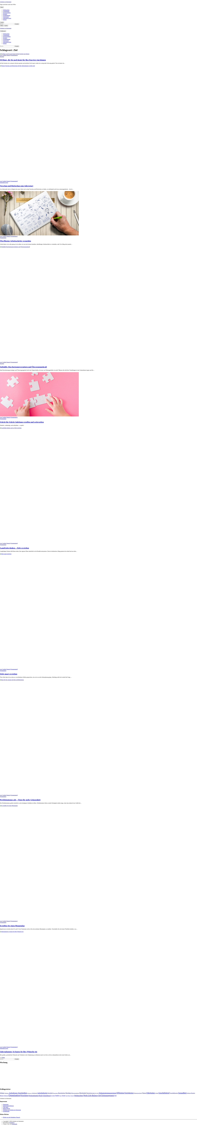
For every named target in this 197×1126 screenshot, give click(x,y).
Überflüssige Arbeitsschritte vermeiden (15, 241)
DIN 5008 (97, 1093)
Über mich (5, 1107)
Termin (63, 1095)
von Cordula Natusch (5, 55)
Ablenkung (7, 1093)
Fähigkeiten (150, 1093)
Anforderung (13, 1093)
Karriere (5, 14)
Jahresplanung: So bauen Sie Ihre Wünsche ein (18, 1052)
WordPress (11, 1122)
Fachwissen (6, 17)
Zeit (99, 1095)
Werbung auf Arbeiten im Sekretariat (12, 1110)
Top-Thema (68, 1095)
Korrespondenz (7, 12)
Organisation (6, 11)
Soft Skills (53, 1095)
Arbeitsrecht (29, 1093)
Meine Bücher (6, 1108)
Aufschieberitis (42, 1093)
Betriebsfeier (61, 1093)
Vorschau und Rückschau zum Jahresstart (16, 186)
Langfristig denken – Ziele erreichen (14, 548)
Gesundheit (182, 1093)
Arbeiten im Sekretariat (5, 2)
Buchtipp (68, 1093)
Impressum (5, 1104)
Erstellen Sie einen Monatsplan (12, 926)
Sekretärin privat (7, 18)
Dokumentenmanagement (107, 1093)
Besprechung (55, 1093)
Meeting (2, 1095)
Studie (57, 1095)
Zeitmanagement (107, 1095)
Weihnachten (6, 10)
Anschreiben (22, 1093)
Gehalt (156, 1093)
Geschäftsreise (174, 1093)
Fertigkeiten (129, 1093)
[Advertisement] (46, 1076)
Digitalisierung (90, 1093)
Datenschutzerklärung (8, 1105)
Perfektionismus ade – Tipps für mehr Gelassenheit (20, 800)
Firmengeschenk (138, 1093)
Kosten (193, 1093)
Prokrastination (34, 1095)
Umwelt (72, 1095)
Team (60, 1095)
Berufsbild (50, 1093)
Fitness (144, 1093)
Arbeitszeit (34, 1093)
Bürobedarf (82, 1093)
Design (5, 19)
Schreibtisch (47, 1095)
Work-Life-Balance (90, 1095)
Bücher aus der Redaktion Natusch (11, 1117)
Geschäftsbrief (164, 1093)
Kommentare (6, 1111)
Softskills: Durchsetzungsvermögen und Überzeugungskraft (23, 367)
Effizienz (120, 1093)
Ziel (115, 1095)
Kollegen (189, 1093)
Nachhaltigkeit (6, 15)
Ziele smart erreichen (8, 674)
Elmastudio (14, 1124)
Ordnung (6, 1095)
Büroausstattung (75, 1093)
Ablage (2, 1093)
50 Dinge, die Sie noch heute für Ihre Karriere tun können (23, 60)
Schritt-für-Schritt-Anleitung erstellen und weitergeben (22, 422)
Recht (41, 1095)
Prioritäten (24, 1095)
